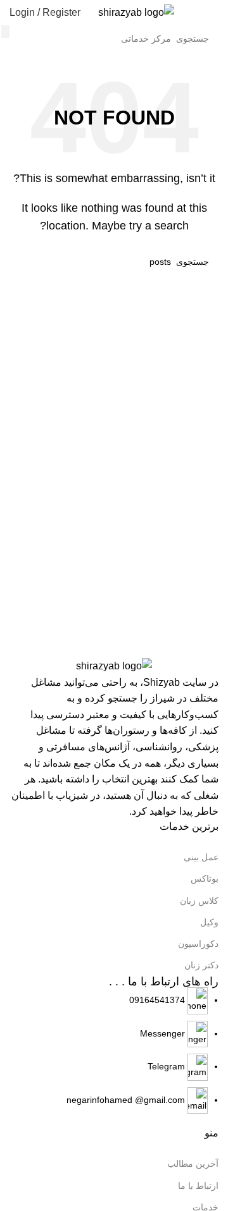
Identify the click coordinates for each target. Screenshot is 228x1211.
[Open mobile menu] (213, 12)
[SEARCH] (5, 31)
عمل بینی (201, 857)
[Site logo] (136, 11)
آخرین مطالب (192, 1164)
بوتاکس (204, 878)
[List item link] (114, 1050)
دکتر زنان (201, 965)
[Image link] (114, 665)
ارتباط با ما (198, 1186)
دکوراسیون (198, 944)
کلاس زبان (199, 901)
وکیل (209, 922)
